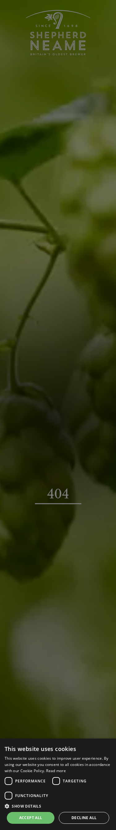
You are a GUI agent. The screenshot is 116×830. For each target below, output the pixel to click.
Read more (56, 770)
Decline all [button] (84, 817)
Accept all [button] (30, 817)
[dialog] (58, 784)
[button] (58, 806)
